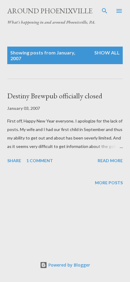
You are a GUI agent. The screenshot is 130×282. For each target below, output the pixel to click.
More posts (109, 182)
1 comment (39, 160)
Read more (110, 160)
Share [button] (14, 160)
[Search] (104, 11)
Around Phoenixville (50, 10)
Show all (107, 52)
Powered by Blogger (68, 265)
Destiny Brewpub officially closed (54, 95)
